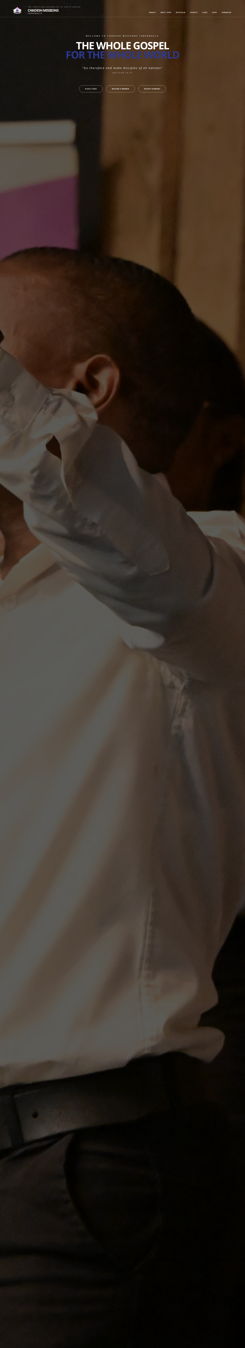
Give (214, 12)
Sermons (226, 12)
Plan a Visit (91, 89)
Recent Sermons (152, 89)
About (152, 12)
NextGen (180, 12)
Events (194, 12)
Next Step (166, 12)
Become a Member (120, 89)
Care (205, 12)
